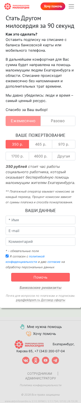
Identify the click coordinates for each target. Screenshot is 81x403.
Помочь (40, 277)
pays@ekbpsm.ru (28, 300)
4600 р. (40, 156)
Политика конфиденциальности (40, 385)
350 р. (17, 144)
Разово (58, 120)
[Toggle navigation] (71, 6)
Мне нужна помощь (44, 326)
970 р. (63, 144)
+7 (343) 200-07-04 (49, 351)
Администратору (40, 378)
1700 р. (17, 156)
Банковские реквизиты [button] (40, 287)
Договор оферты (53, 300)
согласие (54, 262)
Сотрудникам (39, 373)
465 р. (40, 144)
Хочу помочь (53, 6)
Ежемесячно (23, 120)
